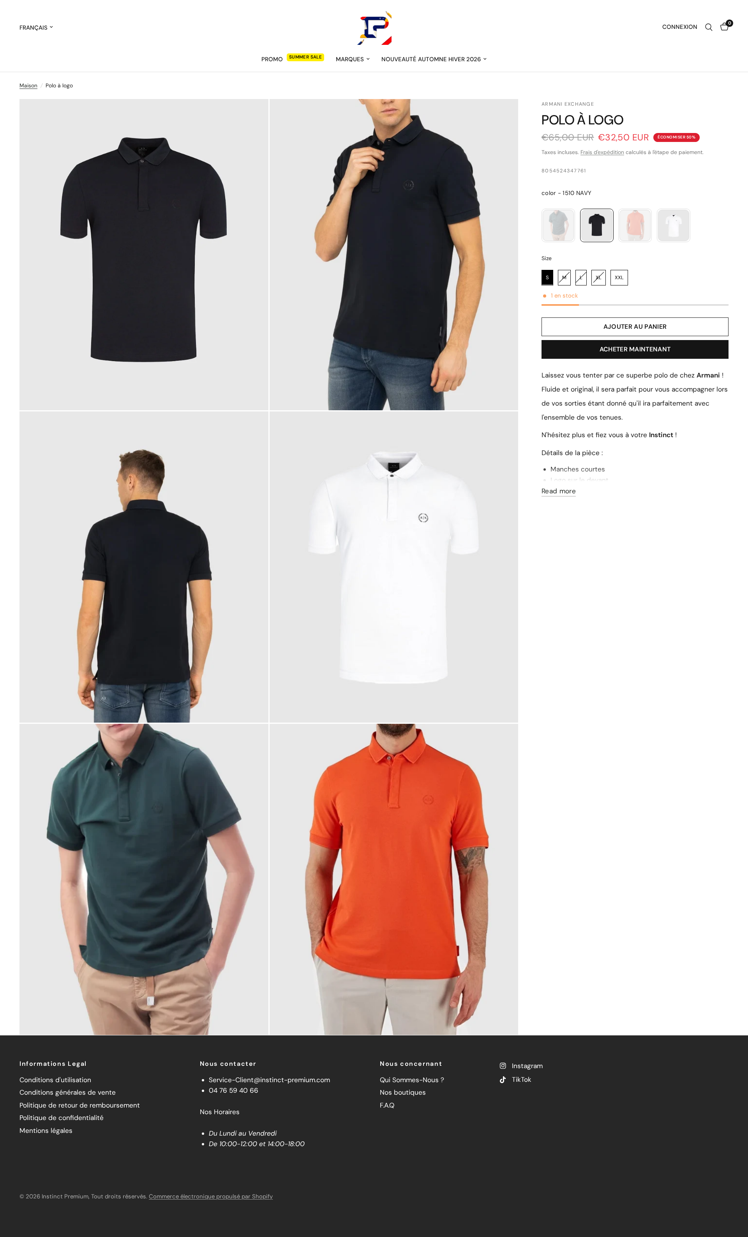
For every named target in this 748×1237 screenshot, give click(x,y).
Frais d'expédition (602, 152)
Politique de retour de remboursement (79, 1105)
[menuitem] (293, 59)
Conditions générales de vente (67, 1092)
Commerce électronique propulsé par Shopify (211, 1196)
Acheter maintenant (635, 349)
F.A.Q (387, 1105)
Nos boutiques (403, 1092)
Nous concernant (411, 1064)
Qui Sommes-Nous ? (412, 1080)
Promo (272, 59)
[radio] (558, 225)
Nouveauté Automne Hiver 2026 (431, 59)
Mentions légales (45, 1130)
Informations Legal (53, 1064)
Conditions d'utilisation (55, 1080)
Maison (28, 85)
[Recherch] (708, 27)
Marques (350, 59)
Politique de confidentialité (61, 1117)
